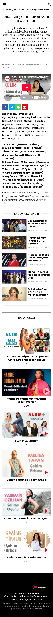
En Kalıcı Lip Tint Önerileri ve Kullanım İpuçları (23, 288)
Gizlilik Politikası (34, 593)
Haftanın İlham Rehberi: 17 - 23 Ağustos (21, 237)
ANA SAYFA (6, 9)
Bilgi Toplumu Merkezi (39, 596)
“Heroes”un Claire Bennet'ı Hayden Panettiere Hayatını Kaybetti (24, 256)
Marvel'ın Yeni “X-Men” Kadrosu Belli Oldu (22, 271)
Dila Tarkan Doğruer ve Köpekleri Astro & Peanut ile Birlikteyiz (26, 329)
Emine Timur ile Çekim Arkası (27, 528)
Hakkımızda (24, 596)
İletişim (14, 596)
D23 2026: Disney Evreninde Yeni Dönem (21, 220)
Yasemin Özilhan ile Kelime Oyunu (26, 489)
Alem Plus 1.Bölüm (26, 412)
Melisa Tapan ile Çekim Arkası (26, 451)
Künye (6, 596)
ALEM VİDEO (19, 9)
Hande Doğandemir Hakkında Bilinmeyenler (26, 370)
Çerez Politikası (20, 593)
